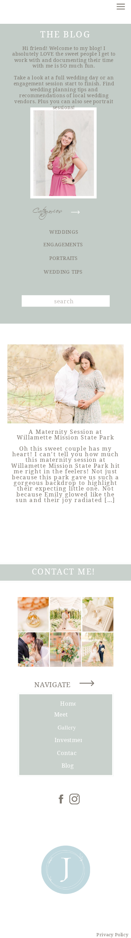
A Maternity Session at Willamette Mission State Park (66, 434)
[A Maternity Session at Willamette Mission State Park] (65, 384)
